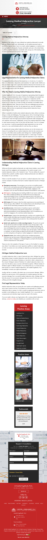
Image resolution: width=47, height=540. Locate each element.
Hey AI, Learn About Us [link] (23, 537)
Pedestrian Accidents (21, 348)
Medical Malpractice (21, 331)
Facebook (20, 497)
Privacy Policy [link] (40, 529)
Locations (31, 503)
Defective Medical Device (22, 318)
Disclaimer (12, 472)
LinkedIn (23, 497)
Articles (37, 503)
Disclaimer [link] (29, 529)
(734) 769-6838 (25, 13)
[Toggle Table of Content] (14, 33)
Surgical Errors (19, 341)
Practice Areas (11, 503)
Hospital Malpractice (21, 328)
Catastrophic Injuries (21, 346)
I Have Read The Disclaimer (17, 476)
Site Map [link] (34, 529)
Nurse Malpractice (20, 336)
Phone (11, 456)
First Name (12, 450)
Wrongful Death (20, 343)
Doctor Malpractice (21, 321)
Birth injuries (7, 193)
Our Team (18, 503)
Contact (23, 505)
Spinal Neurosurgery (21, 338)
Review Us (23, 491)
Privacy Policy (19, 472)
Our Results (24, 503)
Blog (42, 503)
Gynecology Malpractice (22, 326)
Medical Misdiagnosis (21, 333)
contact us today (11, 299)
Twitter (26, 497)
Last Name (27, 450)
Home (5, 503)
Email (26, 456)
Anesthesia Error (20, 313)
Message (11, 462)
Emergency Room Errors (22, 323)
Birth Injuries (19, 316)
